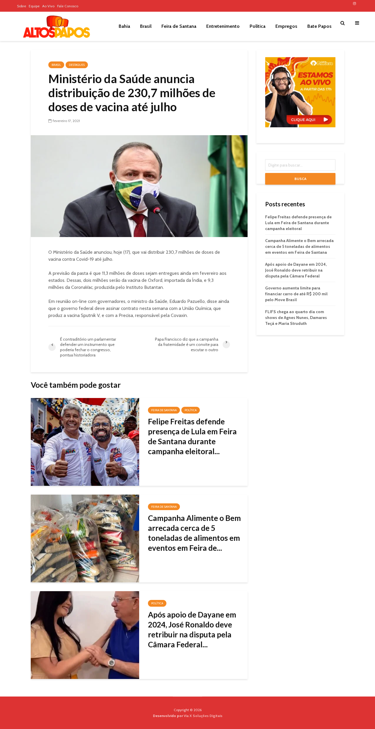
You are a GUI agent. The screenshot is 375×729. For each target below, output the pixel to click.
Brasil (145, 26)
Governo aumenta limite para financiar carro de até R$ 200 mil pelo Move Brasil (296, 293)
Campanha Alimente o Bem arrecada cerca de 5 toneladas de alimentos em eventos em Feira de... (194, 533)
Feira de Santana (178, 26)
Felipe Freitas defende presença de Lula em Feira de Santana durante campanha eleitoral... (192, 436)
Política (257, 26)
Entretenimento (223, 26)
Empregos (286, 26)
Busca (300, 178)
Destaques (77, 65)
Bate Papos (319, 26)
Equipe (34, 6)
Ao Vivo (48, 6)
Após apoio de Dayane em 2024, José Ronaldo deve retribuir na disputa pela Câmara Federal (296, 270)
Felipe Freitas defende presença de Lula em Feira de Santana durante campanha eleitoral (298, 222)
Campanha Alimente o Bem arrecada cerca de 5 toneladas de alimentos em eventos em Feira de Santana (299, 246)
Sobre (21, 6)
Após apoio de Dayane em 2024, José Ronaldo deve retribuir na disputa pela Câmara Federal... (192, 629)
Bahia (124, 26)
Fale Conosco (67, 6)
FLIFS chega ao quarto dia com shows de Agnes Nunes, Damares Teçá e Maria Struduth (296, 317)
